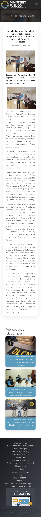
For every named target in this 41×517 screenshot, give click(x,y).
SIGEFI (20, 475)
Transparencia (20, 480)
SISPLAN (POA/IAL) (20, 451)
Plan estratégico (20, 448)
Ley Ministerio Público (20, 454)
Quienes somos (20, 443)
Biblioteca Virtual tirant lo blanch (20, 463)
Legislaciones (20, 457)
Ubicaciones (20, 466)
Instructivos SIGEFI (20, 460)
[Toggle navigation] (36, 4)
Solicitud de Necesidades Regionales (20, 483)
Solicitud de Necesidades (20, 486)
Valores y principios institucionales (20, 446)
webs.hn (20, 514)
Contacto (20, 469)
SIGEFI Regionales (20, 478)
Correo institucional (20, 472)
